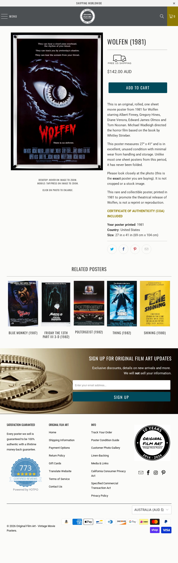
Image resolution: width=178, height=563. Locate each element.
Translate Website (60, 471)
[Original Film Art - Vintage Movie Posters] (87, 16)
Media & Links (100, 463)
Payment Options (59, 447)
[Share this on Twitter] (112, 249)
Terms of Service (59, 479)
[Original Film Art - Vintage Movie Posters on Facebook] (148, 473)
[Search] (162, 16)
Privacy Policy (99, 495)
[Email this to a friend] (146, 249)
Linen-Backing (100, 455)
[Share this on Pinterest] (135, 249)
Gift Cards (55, 463)
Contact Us (55, 486)
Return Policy (57, 455)
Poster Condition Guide (105, 440)
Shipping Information (61, 440)
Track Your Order (101, 432)
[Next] (167, 310)
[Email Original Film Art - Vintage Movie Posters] (141, 473)
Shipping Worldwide (89, 3)
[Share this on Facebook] (123, 249)
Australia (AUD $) (149, 510)
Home (52, 432)
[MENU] (2, 16)
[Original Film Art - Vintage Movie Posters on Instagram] (156, 473)
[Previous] (11, 310)
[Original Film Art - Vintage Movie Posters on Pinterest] (163, 473)
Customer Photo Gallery (105, 447)
